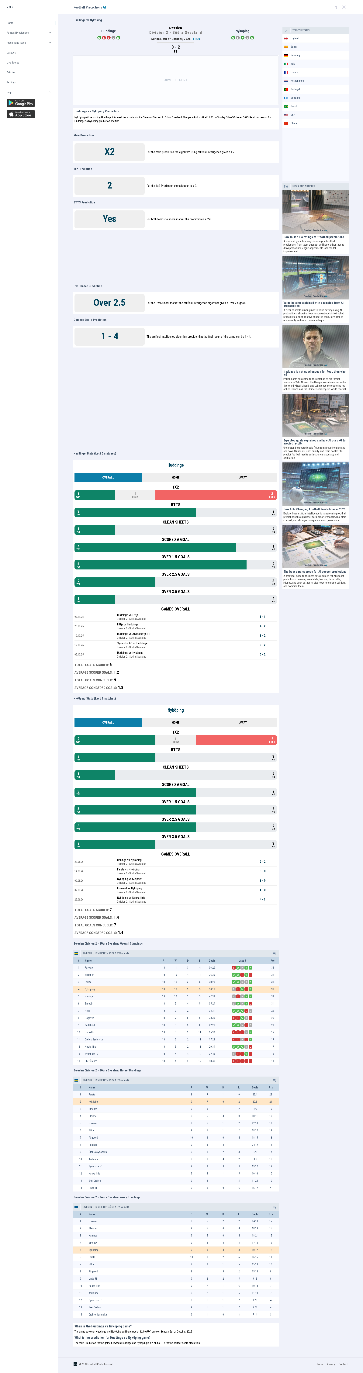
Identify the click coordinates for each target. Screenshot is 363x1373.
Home (10, 23)
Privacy (331, 1364)
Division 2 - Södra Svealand (112, 953)
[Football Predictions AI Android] (29, 103)
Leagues (11, 52)
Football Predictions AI (100, 1364)
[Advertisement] (175, 80)
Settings (11, 82)
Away (243, 477)
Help (31, 94)
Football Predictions (31, 34)
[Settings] (335, 7)
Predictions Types (31, 44)
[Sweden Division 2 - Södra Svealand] (274, 953)
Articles (11, 72)
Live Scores (13, 62)
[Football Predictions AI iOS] (29, 114)
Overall (108, 477)
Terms (320, 1364)
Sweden (87, 953)
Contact (343, 1364)
